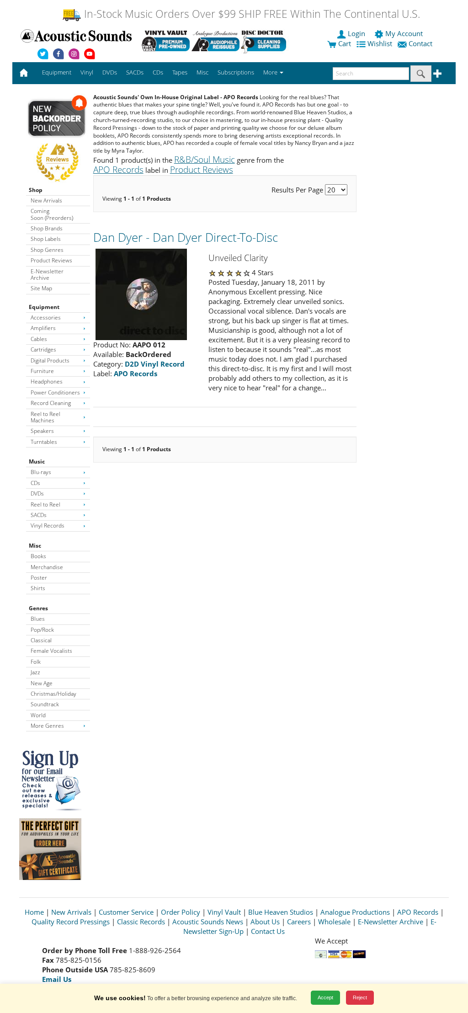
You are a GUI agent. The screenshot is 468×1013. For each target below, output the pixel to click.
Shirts (38, 588)
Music (37, 461)
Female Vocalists (51, 651)
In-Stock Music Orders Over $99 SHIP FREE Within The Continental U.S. (250, 14)
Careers (299, 921)
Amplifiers (43, 328)
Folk (36, 662)
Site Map (41, 288)
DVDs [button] (109, 72)
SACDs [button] (135, 72)
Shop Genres (47, 250)
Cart (343, 43)
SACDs (39, 515)
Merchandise (47, 567)
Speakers (42, 431)
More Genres (47, 726)
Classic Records (141, 921)
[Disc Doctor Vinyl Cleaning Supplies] (265, 40)
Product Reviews (51, 260)
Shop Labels (46, 239)
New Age (42, 683)
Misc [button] (202, 72)
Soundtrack (45, 704)
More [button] (271, 72)
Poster (39, 577)
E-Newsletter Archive (47, 274)
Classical (41, 640)
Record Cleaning (51, 403)
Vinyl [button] (86, 72)
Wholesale (334, 921)
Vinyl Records (47, 525)
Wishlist (380, 43)
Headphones (47, 381)
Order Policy (180, 912)
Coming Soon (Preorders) (52, 214)
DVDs (37, 493)
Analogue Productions (355, 912)
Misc (35, 545)
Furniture (42, 371)
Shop (36, 190)
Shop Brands (47, 228)
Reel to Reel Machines (45, 417)
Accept (325, 997)
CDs (35, 483)
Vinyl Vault (224, 912)
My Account (404, 33)
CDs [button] (158, 72)
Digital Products (50, 360)
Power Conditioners (55, 392)
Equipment (44, 307)
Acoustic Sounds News (207, 921)
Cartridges (43, 349)
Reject (360, 997)
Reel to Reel (45, 504)
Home (34, 912)
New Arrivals (46, 200)
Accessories (46, 317)
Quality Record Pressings (71, 921)
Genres (38, 608)
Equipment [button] (56, 72)
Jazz (35, 672)
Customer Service (126, 912)
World (38, 715)
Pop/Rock (42, 630)
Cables (39, 339)
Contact (420, 43)
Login (356, 33)
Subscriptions (236, 72)
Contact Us (268, 931)
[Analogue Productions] (215, 40)
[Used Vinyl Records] (166, 40)
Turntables (44, 442)
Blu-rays (41, 472)
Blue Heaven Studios (280, 912)
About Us (265, 921)
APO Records (417, 912)
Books (38, 556)
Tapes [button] (179, 72)
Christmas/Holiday (53, 694)
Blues (38, 619)
